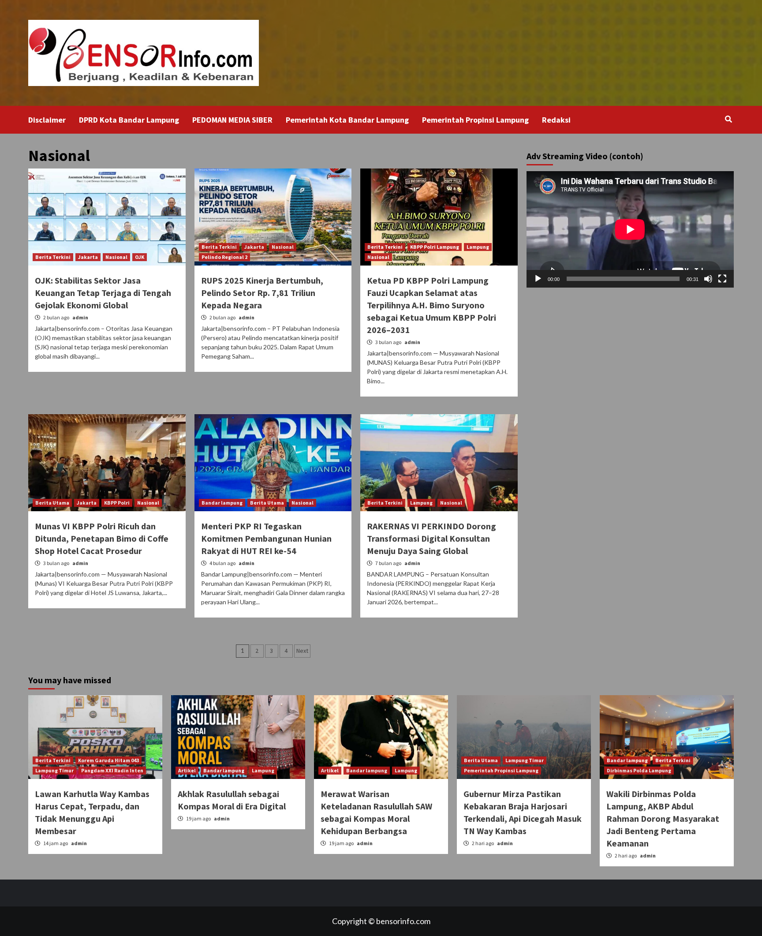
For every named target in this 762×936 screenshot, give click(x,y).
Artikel (187, 770)
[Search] (728, 119)
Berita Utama (52, 502)
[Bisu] (708, 278)
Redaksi (556, 120)
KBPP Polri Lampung (434, 246)
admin (80, 317)
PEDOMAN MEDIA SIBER (232, 120)
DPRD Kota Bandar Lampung (129, 120)
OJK (139, 257)
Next (302, 651)
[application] (630, 229)
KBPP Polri (117, 502)
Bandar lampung (222, 502)
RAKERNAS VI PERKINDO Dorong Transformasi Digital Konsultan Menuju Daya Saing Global (431, 538)
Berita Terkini (53, 257)
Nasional (116, 257)
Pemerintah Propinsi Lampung (475, 120)
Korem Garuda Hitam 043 (108, 760)
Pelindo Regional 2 (224, 257)
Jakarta (88, 257)
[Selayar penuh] (722, 278)
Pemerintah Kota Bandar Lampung (347, 120)
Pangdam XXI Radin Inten (112, 770)
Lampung (478, 246)
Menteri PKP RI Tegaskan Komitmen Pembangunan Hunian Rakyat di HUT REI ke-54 (266, 538)
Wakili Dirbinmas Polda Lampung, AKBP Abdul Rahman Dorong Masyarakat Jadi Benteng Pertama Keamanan (662, 818)
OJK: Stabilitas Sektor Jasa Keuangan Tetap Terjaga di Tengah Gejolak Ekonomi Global (103, 293)
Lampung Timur (54, 770)
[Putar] (538, 278)
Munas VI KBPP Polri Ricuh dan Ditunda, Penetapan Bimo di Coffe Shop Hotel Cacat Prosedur (101, 538)
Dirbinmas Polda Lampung (639, 770)
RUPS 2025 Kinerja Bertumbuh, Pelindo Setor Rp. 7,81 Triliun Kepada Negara (262, 293)
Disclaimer (47, 120)
